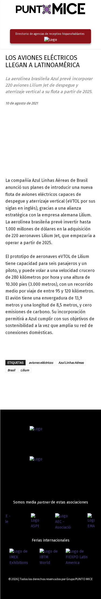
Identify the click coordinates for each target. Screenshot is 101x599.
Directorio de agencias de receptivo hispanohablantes (49, 34)
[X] (35, 385)
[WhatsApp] (60, 385)
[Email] (48, 385)
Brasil (11, 370)
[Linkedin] (23, 385)
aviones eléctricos (41, 362)
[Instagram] (74, 589)
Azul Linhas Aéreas (71, 362)
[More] (73, 385)
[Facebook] (10, 385)
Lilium (24, 370)
